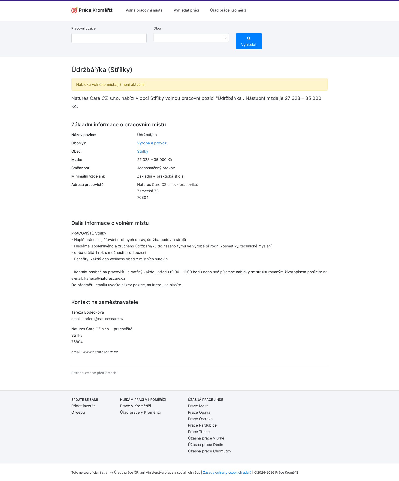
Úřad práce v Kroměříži (140, 412)
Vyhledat (249, 44)
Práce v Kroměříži (135, 406)
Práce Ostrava (200, 418)
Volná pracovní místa (144, 10)
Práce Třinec (199, 431)
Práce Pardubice (202, 425)
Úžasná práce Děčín (205, 444)
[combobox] (191, 37)
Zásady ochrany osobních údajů (227, 472)
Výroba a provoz (152, 143)
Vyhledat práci (186, 10)
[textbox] (163, 37)
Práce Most (198, 406)
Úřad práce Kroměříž (228, 10)
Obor (157, 28)
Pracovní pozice (83, 28)
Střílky (142, 151)
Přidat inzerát (83, 406)
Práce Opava (199, 412)
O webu (78, 412)
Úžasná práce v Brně (206, 438)
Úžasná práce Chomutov (209, 451)
